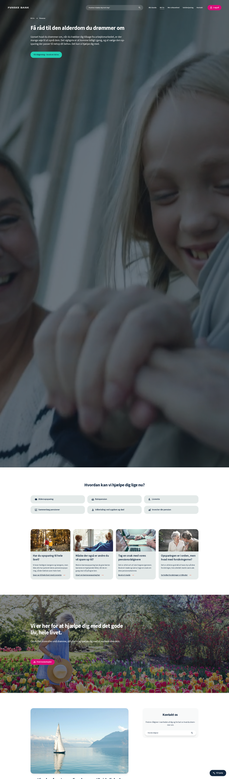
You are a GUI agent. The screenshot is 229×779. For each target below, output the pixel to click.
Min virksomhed (173, 8)
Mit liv (162, 8)
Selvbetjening (188, 8)
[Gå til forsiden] (19, 7)
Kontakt (200, 8)
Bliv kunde (152, 8)
